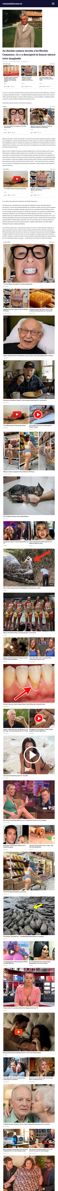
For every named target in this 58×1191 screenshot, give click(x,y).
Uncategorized (24, 61)
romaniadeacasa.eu (12, 3)
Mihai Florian (15, 61)
